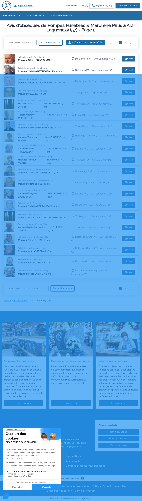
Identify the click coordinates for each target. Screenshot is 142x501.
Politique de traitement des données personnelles (63, 486)
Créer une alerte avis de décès (87, 42)
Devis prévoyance (118, 438)
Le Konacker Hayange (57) (89, 270)
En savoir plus (24, 403)
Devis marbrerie (118, 445)
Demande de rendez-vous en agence (85, 465)
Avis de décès (20, 300)
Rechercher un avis (50, 42)
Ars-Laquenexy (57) (104, 58)
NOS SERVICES (10, 15)
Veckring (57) (81, 216)
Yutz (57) (79, 92)
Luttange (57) (82, 148)
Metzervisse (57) (83, 58)
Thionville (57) (82, 103)
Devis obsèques (118, 432)
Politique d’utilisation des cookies (109, 486)
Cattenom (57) (82, 70)
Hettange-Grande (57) (86, 135)
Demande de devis (128, 5)
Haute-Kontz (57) (84, 81)
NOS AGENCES (34, 15)
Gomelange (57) (83, 171)
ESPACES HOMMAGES (61, 15)
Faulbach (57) (82, 182)
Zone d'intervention (85, 490)
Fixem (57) (80, 115)
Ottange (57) (81, 205)
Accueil (7, 300)
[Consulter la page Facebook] (82, 478)
